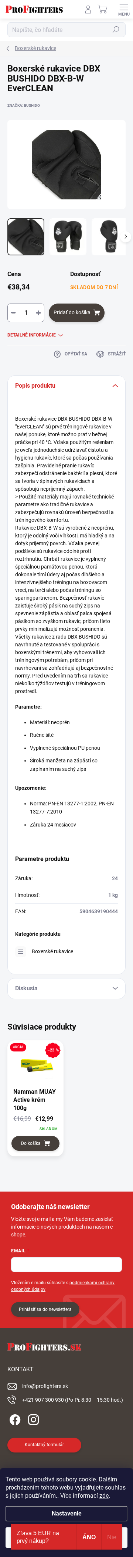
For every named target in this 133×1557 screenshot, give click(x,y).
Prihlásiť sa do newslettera (45, 1309)
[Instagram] (32, 1418)
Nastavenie (67, 1513)
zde (104, 1495)
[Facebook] (13, 1418)
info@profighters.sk (45, 1386)
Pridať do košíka (72, 312)
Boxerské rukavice (52, 951)
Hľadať (116, 29)
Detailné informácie (31, 335)
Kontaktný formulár (44, 1444)
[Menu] (124, 9)
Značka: (23, 105)
